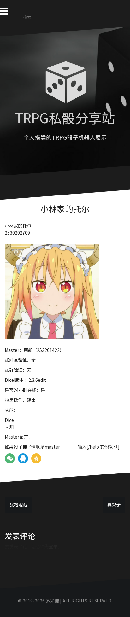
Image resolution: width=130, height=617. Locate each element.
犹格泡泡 (18, 504)
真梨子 (114, 504)
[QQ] (23, 458)
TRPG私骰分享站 (65, 117)
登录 (53, 546)
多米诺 (52, 600)
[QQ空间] (36, 458)
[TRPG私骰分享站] (65, 83)
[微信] (10, 458)
